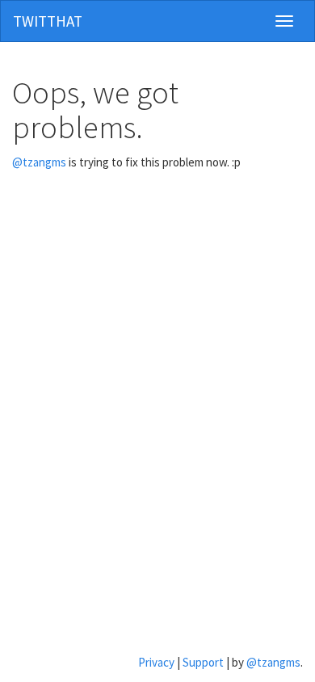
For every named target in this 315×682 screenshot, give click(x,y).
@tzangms (39, 162)
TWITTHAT (47, 21)
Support (203, 662)
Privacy (156, 662)
